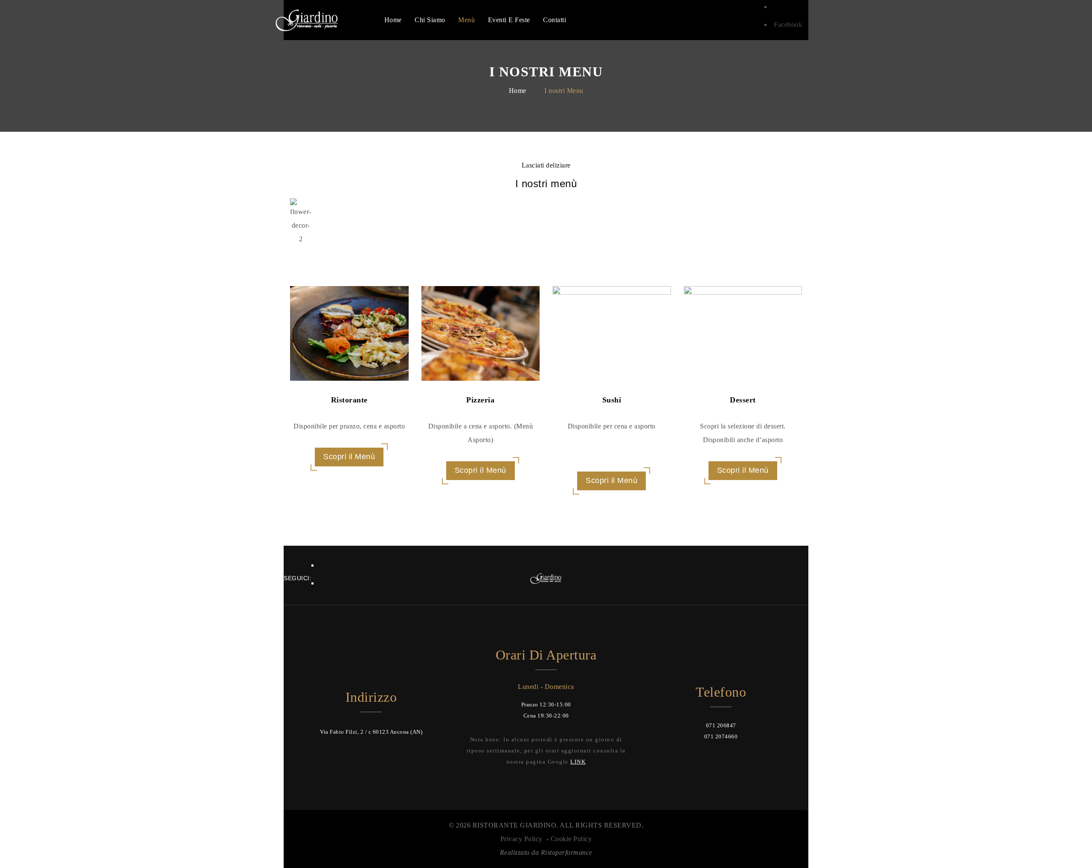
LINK (578, 761)
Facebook (788, 24)
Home (517, 90)
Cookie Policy (571, 838)
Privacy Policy (521, 838)
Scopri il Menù (349, 456)
